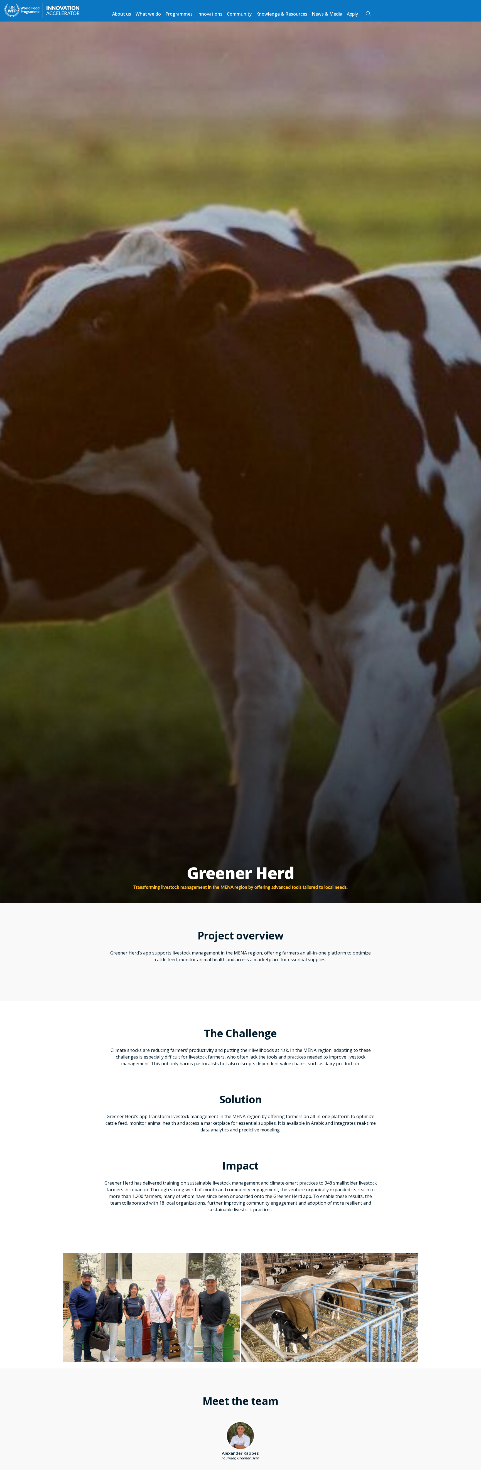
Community (239, 14)
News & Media (327, 14)
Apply (352, 14)
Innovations (209, 14)
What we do (148, 14)
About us (121, 14)
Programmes (179, 14)
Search (368, 14)
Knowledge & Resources (281, 14)
